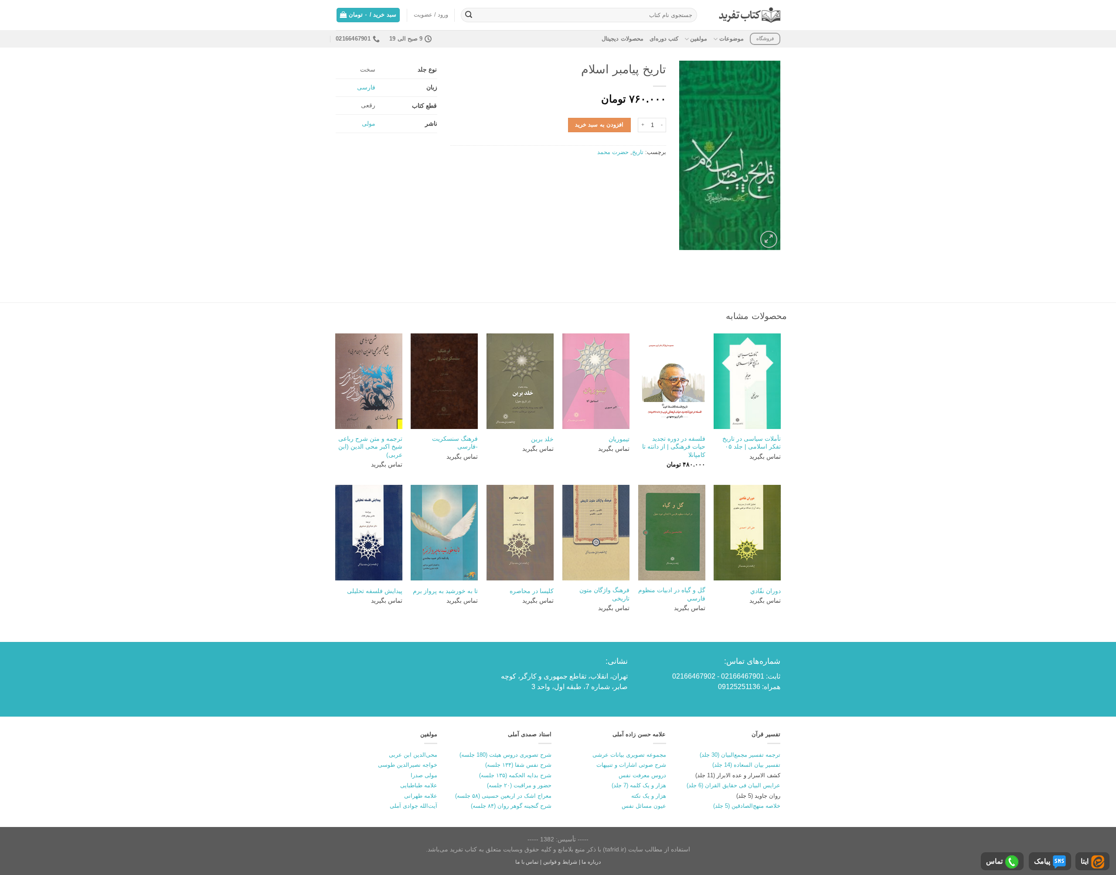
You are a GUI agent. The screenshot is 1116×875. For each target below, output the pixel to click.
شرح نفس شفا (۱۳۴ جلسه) (518, 765)
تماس (994, 861)
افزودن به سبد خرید (599, 124)
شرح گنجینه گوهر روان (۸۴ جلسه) (511, 806)
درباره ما (591, 862)
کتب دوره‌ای (664, 38)
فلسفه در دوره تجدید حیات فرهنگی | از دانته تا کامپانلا (673, 446)
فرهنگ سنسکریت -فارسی (455, 442)
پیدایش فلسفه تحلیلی (374, 590)
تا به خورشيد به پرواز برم (445, 590)
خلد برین (542, 439)
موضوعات (731, 38)
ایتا (1085, 861)
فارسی (366, 87)
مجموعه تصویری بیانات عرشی (629, 754)
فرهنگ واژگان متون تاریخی (604, 594)
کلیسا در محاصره (532, 590)
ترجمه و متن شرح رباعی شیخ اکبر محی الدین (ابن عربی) (370, 446)
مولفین (698, 38)
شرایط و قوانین (560, 862)
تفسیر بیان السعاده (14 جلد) (746, 765)
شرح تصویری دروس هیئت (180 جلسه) (505, 754)
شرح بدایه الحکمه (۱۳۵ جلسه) (515, 775)
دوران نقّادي (765, 590)
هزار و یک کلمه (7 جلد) (639, 785)
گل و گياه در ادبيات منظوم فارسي (671, 594)
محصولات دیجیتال (622, 38)
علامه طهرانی (420, 796)
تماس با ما (526, 862)
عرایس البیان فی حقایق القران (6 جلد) (733, 785)
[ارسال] (468, 15)
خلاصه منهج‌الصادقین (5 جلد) (746, 806)
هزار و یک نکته (648, 796)
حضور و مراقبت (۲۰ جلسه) (519, 785)
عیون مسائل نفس (644, 806)
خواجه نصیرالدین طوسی (407, 765)
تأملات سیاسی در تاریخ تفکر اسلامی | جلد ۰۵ (751, 442)
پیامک (1042, 861)
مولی (368, 123)
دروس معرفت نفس (642, 775)
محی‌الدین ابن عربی (413, 754)
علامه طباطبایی (418, 785)
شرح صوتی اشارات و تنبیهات (631, 765)
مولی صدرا (424, 775)
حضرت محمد (613, 152)
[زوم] (768, 239)
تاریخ (637, 152)
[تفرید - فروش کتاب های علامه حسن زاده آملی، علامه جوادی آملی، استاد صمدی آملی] (749, 15)
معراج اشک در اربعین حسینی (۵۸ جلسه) (503, 796)
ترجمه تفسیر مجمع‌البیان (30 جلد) (740, 754)
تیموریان (619, 439)
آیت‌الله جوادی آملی (413, 806)
